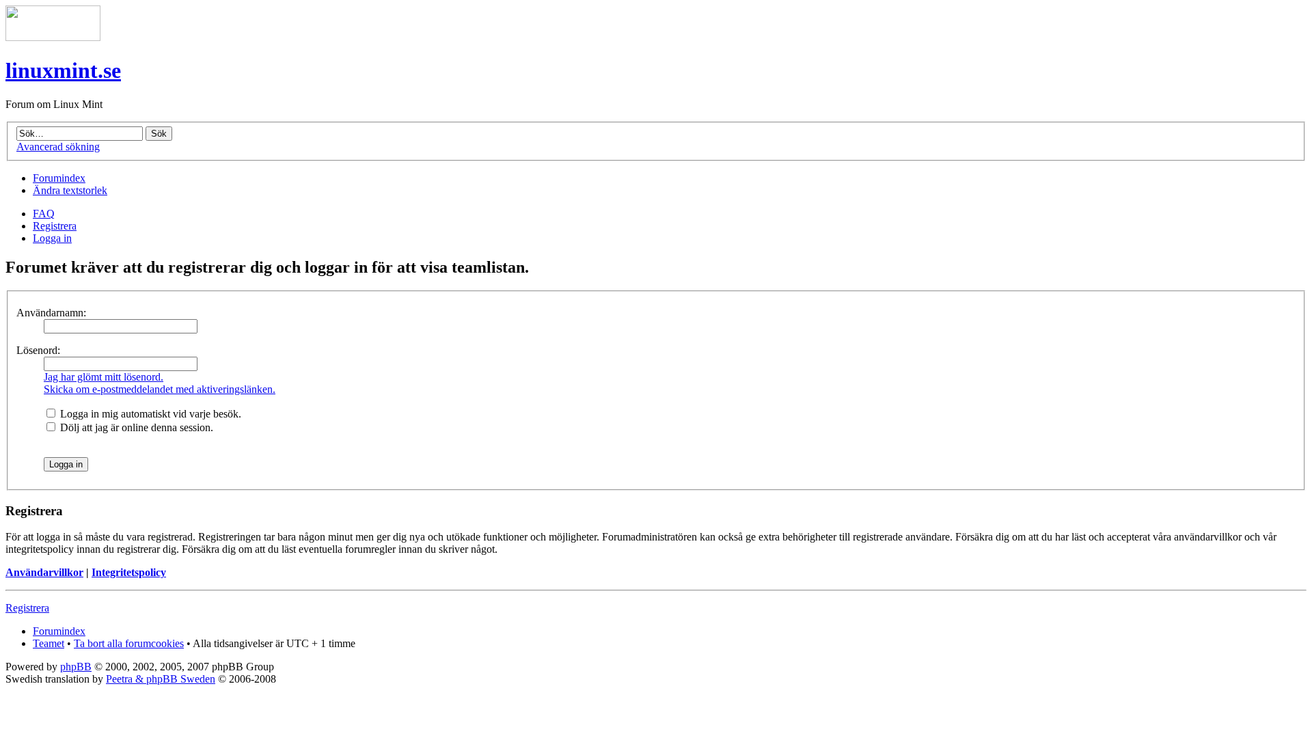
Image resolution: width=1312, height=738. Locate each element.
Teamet (48, 643)
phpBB (76, 666)
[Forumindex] (52, 37)
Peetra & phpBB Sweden (160, 679)
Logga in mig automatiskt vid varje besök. (149, 414)
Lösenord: (38, 350)
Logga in (52, 238)
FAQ (44, 213)
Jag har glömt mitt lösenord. (103, 377)
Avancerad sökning (58, 146)
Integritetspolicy (129, 572)
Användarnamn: (51, 312)
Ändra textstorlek (70, 190)
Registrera (55, 226)
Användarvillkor (44, 572)
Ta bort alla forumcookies (129, 643)
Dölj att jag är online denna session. (135, 427)
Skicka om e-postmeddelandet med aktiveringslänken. (159, 389)
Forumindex (59, 178)
